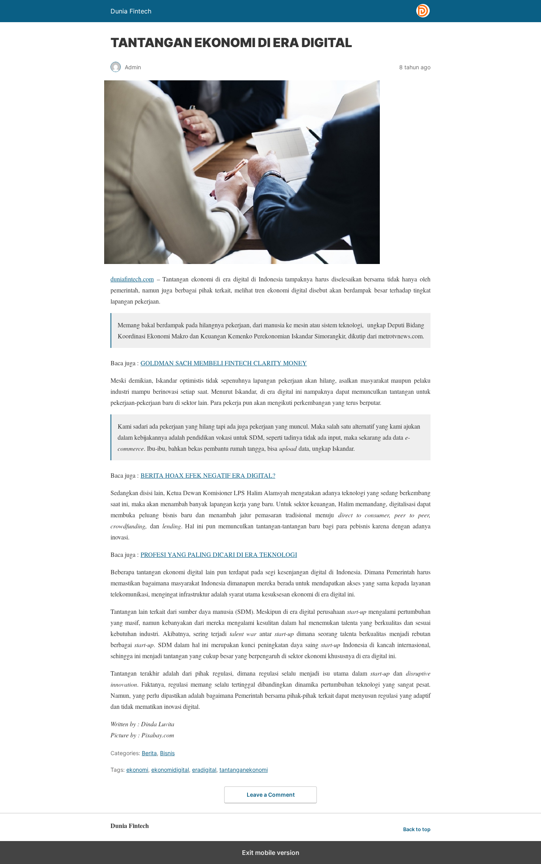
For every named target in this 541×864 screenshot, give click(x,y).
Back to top (417, 829)
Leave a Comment (271, 794)
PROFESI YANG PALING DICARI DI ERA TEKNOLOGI (219, 554)
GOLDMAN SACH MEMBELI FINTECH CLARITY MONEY (224, 363)
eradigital (204, 769)
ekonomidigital (170, 769)
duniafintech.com (132, 279)
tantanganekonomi (243, 769)
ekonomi (137, 769)
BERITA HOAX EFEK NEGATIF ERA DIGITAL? (208, 475)
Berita (149, 753)
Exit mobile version (270, 852)
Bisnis (167, 753)
